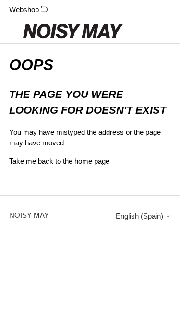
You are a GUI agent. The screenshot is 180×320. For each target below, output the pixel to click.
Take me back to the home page (59, 161)
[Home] (73, 31)
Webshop (25, 9)
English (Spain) (140, 216)
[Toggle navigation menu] (140, 31)
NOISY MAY (29, 215)
